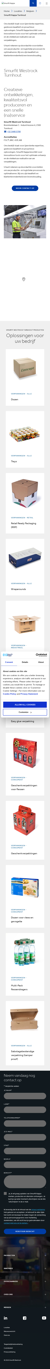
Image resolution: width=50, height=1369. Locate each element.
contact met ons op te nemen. (16, 1223)
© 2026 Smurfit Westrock (12, 1360)
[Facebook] (24, 1318)
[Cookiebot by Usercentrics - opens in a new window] (36, 655)
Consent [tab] (9, 662)
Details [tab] (25, 662)
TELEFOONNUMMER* (12, 1118)
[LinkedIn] (5, 1318)
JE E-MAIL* (8, 1132)
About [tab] (41, 662)
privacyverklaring (38, 1209)
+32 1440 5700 (14, 131)
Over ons (7, 1335)
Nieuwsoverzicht (9, 1331)
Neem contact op (25, 188)
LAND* (6, 1104)
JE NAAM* (8, 1090)
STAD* (6, 1145)
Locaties (7, 1327)
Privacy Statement (29, 694)
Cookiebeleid (8, 1348)
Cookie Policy (9, 694)
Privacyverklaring (9, 1352)
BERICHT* (8, 1173)
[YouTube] (44, 1318)
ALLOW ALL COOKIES (25, 705)
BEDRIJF (7, 1159)
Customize (23, 712)
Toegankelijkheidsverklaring (13, 1344)
